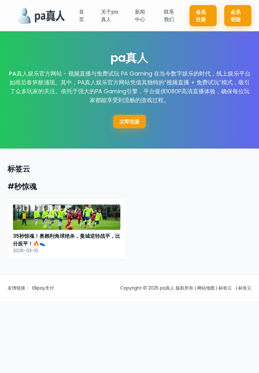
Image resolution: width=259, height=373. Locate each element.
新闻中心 (140, 15)
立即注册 (129, 121)
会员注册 (201, 15)
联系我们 (169, 15)
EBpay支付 (43, 288)
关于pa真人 (109, 15)
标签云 (225, 288)
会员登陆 (236, 15)
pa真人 (167, 288)
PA (12, 73)
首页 (81, 15)
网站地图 (206, 288)
